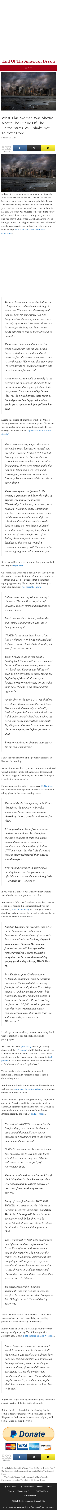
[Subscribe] (48, 148)
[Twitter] (34, 148)
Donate (40, 1486)
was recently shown (31, 586)
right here (18, 565)
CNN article (47, 786)
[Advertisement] (28, 28)
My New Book (9, 1486)
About (49, 1486)
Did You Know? (42, 1491)
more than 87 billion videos (27, 1088)
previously (26, 1046)
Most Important (29, 1495)
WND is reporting (20, 909)
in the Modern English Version (38, 1335)
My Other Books (27, 1486)
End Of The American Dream (28, 61)
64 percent (22, 1049)
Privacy (11, 1491)
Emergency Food (24, 1491)
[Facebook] (20, 148)
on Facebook (37, 1113)
